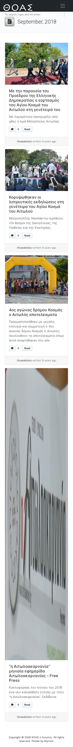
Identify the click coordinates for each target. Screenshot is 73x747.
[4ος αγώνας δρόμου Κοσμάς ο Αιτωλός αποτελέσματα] (36, 279)
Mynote (49, 741)
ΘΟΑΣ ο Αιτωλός (42, 737)
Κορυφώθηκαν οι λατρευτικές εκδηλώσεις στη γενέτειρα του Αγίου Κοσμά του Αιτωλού (36, 204)
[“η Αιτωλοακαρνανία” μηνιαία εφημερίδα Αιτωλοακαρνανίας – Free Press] (36, 514)
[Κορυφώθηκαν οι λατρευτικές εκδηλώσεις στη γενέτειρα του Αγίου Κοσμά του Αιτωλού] (36, 170)
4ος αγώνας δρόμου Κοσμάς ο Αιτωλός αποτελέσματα (35, 312)
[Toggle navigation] (62, 6)
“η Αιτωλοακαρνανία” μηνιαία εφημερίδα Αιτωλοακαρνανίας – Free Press (33, 673)
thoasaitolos (24, 141)
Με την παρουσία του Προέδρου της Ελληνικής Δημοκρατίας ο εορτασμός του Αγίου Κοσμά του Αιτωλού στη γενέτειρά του (34, 100)
